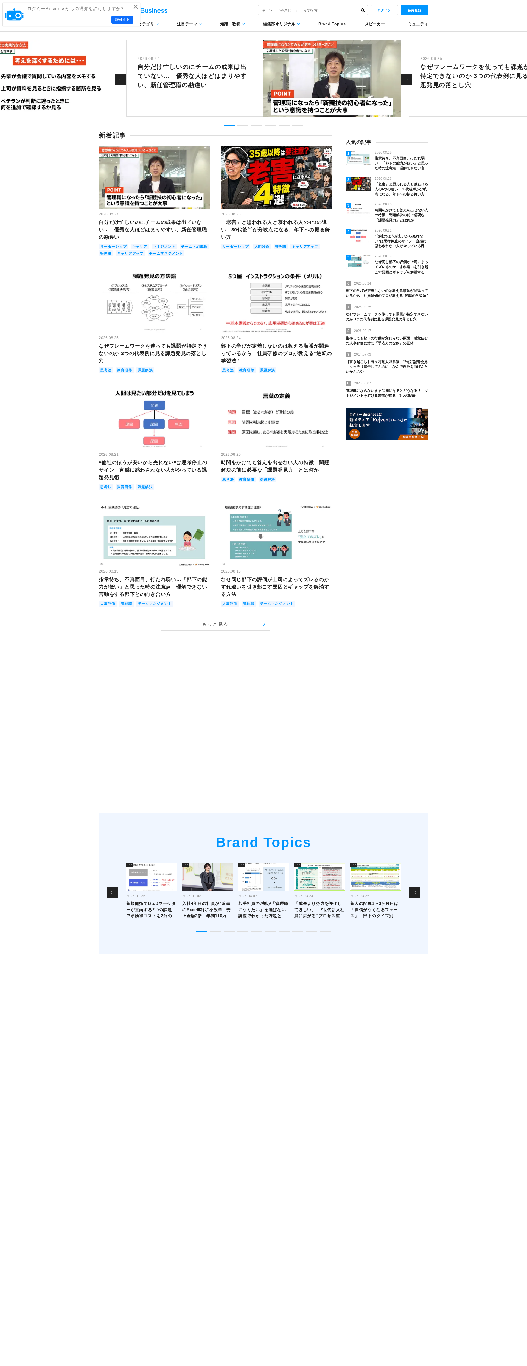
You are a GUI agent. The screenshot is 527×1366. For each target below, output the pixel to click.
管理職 (105, 253)
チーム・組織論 (194, 246)
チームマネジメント (166, 253)
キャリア (139, 246)
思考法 (105, 370)
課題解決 (145, 370)
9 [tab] (311, 931)
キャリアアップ (130, 253)
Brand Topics (332, 24)
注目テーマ (187, 24)
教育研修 (124, 370)
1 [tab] (229, 125)
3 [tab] (256, 125)
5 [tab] (284, 125)
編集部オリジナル (279, 24)
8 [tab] (297, 931)
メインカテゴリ (140, 24)
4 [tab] (270, 125)
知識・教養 (230, 24)
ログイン (384, 10)
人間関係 (262, 246)
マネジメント (164, 246)
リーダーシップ (113, 246)
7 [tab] (284, 931)
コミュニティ (416, 24)
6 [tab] (297, 125)
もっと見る (215, 624)
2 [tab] (242, 125)
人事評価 (107, 604)
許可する (122, 20)
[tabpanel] (263, 78)
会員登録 (414, 10)
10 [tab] (325, 931)
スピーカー (375, 24)
